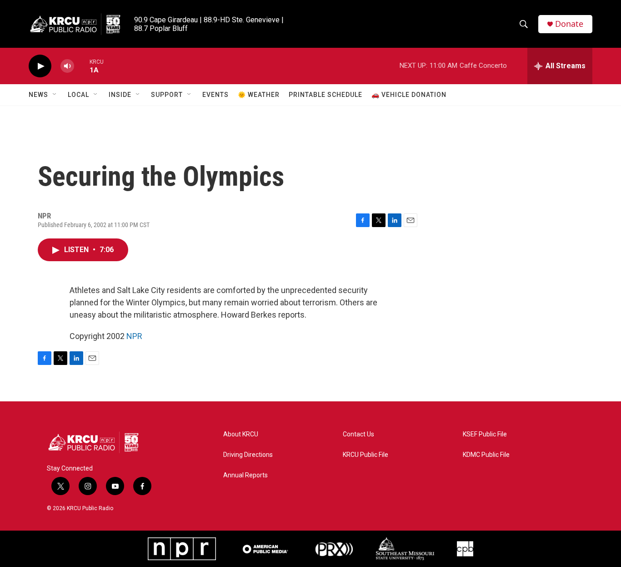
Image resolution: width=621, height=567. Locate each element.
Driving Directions (248, 454)
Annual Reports (245, 475)
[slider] (81, 66)
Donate (569, 24)
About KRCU (240, 434)
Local (78, 94)
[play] (40, 66)
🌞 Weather (259, 94)
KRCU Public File (365, 454)
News (38, 94)
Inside (120, 94)
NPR (134, 336)
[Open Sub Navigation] (55, 94)
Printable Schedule (325, 94)
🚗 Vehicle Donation (408, 94)
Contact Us (358, 434)
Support (167, 94)
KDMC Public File (486, 454)
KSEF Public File (485, 434)
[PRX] (334, 548)
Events (215, 94)
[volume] (67, 66)
